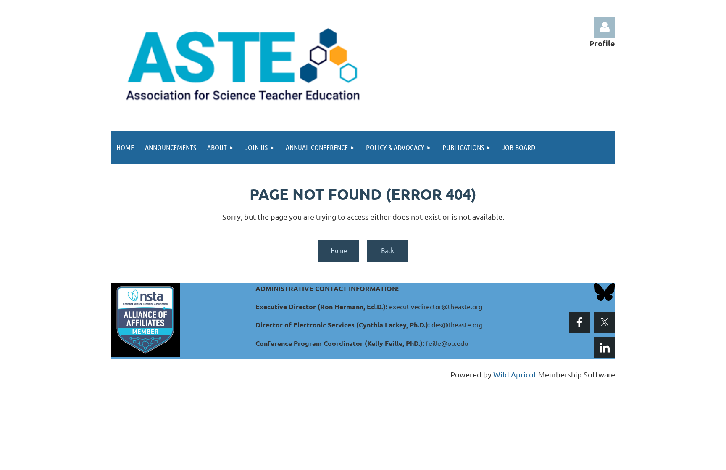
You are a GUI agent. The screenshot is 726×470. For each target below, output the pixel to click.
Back (387, 250)
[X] (604, 322)
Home (339, 250)
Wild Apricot (515, 374)
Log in (604, 27)
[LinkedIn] (604, 347)
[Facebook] (579, 322)
